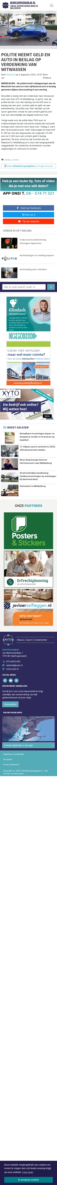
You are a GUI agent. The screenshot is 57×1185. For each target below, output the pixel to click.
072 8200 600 (13, 661)
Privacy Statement (11, 764)
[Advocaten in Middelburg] (10, 490)
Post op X (30, 214)
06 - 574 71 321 (40, 193)
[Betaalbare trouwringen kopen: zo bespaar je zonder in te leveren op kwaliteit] (10, 438)
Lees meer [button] (27, 1172)
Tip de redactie (30, 221)
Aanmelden (10, 704)
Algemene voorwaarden (13, 754)
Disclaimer (7, 759)
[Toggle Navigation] (51, 5)
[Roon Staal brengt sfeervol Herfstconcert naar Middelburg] (10, 464)
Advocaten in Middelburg (33, 486)
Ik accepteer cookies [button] (28, 1180)
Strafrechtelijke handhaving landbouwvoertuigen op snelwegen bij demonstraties (38, 476)
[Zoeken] (51, 287)
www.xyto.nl (12, 669)
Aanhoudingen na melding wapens (37, 255)
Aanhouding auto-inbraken (33, 269)
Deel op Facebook (31, 207)
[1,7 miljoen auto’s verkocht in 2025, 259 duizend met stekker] (10, 451)
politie (7, 159)
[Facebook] (5, 680)
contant (15, 159)
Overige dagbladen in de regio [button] (18, 745)
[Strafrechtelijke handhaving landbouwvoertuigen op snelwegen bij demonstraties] (10, 477)
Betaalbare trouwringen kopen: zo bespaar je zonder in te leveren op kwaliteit (37, 436)
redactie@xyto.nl (14, 665)
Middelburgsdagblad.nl (23, 2)
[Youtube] (11, 680)
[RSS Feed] (16, 680)
